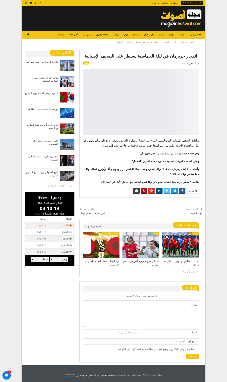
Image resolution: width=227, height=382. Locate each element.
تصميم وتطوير (107, 375)
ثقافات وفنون (102, 34)
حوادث (136, 34)
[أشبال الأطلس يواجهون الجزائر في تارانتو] (180, 245)
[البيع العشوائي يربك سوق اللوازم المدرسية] (67, 176)
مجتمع (171, 34)
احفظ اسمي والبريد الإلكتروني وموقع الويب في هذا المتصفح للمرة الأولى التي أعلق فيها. (156, 349)
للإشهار (165, 3)
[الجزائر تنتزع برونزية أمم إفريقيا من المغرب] (140, 245)
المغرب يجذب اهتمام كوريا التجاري (41, 93)
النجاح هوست (86, 375)
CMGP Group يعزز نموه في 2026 (42, 62)
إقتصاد (61, 34)
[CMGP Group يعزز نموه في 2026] (67, 65)
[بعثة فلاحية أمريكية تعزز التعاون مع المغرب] (67, 129)
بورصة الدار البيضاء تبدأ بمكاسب (42, 109)
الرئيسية (194, 34)
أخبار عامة (73, 34)
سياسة (182, 34)
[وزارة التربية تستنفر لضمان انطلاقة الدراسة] (67, 81)
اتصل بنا (174, 3)
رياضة (116, 34)
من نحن (155, 3)
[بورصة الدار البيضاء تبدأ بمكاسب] (67, 113)
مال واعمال (149, 34)
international (110, 233)
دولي (125, 34)
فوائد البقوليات (195, 213)
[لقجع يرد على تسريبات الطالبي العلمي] (67, 160)
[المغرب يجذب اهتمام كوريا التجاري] (67, 97)
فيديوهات (87, 34)
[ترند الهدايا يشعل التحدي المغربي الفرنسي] (101, 245)
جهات (161, 34)
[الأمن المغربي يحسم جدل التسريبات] (67, 144)
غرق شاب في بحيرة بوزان (92, 213)
